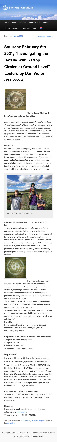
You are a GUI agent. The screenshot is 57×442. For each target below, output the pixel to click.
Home (6, 22)
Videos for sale (34, 22)
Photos (7, 28)
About (14, 22)
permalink (11, 423)
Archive (34, 28)
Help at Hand (38, 436)
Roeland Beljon (38, 420)
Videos (45, 22)
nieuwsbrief (21, 411)
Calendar (22, 22)
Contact (26, 28)
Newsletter (16, 28)
